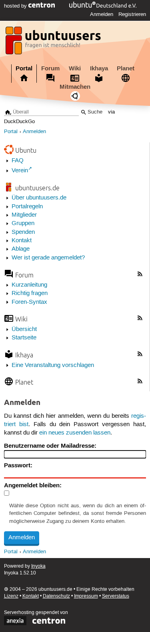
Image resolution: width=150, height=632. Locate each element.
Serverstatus (115, 596)
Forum (50, 68)
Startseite (24, 337)
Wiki (75, 68)
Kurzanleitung (29, 285)
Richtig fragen (30, 293)
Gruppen (23, 223)
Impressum (86, 596)
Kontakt (22, 240)
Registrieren (132, 14)
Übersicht (24, 329)
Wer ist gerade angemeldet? (48, 257)
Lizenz (11, 596)
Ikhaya (99, 68)
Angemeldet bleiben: (33, 485)
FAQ (18, 160)
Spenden (23, 232)
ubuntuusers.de (37, 187)
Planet (125, 68)
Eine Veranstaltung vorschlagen (53, 365)
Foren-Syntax (29, 302)
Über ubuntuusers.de (39, 197)
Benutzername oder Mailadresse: (50, 446)
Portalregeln (27, 206)
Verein (20, 170)
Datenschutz (56, 596)
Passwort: (18, 465)
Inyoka (38, 566)
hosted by (16, 6)
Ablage (21, 249)
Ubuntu (25, 150)
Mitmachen (75, 87)
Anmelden (101, 14)
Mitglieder (24, 215)
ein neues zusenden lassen (74, 433)
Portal (24, 68)
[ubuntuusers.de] (54, 43)
